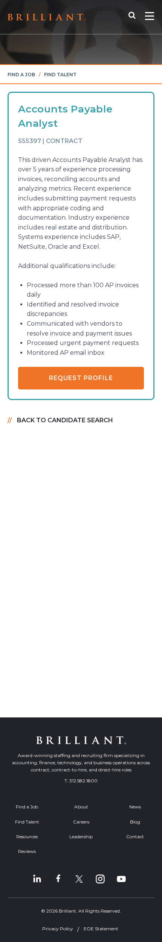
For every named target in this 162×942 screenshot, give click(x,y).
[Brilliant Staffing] (47, 17)
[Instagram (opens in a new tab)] (100, 879)
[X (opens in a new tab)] (79, 879)
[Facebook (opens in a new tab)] (58, 879)
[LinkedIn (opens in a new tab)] (37, 879)
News (135, 807)
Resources (27, 836)
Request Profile (81, 378)
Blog (135, 822)
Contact (135, 836)
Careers (81, 822)
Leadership (81, 836)
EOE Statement (101, 928)
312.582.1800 (83, 780)
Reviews (27, 851)
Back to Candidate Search (65, 420)
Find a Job (21, 74)
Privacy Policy (57, 928)
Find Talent (60, 74)
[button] (135, 17)
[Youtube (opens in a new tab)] (121, 879)
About (81, 807)
